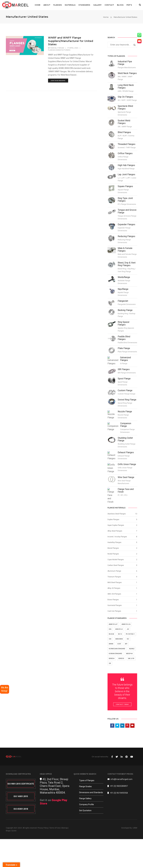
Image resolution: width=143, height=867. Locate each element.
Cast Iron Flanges (114, 611)
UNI (110, 639)
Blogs (120, 5)
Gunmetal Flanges (115, 605)
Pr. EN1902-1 (130, 634)
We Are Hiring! (4, 689)
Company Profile (86, 804)
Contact (109, 5)
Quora (14, 831)
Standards (84, 5)
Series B (121, 658)
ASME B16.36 (126, 624)
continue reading (58, 80)
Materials (70, 5)
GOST (119, 644)
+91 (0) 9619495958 (119, 793)
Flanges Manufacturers (59, 50)
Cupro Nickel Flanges (116, 560)
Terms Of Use (54, 828)
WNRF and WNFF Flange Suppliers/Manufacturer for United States (70, 41)
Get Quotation (85, 810)
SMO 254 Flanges (114, 594)
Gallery (97, 5)
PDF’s (129, 5)
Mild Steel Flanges (115, 582)
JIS (128, 629)
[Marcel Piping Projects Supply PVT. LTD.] (15, 5)
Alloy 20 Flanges (114, 588)
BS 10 (120, 634)
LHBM (135, 828)
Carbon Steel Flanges (116, 565)
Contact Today (122, 704)
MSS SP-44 (129, 653)
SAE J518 (131, 658)
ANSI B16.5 (119, 629)
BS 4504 (111, 634)
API (126, 644)
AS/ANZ (131, 648)
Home (37, 5)
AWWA (111, 644)
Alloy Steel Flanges (115, 531)
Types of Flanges (86, 780)
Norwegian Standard (117, 648)
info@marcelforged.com (121, 779)
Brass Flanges (113, 600)
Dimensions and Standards (91, 792)
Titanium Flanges (114, 577)
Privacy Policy (43, 828)
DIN (110, 629)
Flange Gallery (85, 798)
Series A (111, 658)
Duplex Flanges (113, 519)
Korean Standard (115, 653)
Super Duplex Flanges (116, 525)
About (46, 5)
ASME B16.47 (113, 624)
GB (110, 663)
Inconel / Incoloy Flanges (117, 537)
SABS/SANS (119, 639)
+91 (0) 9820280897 (119, 786)
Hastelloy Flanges (114, 542)
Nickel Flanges (113, 554)
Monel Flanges (113, 548)
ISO (128, 639)
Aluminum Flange (114, 571)
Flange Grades (85, 786)
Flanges (57, 5)
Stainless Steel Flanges (117, 514)
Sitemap (64, 828)
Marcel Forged (57, 48)
